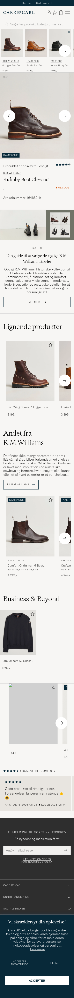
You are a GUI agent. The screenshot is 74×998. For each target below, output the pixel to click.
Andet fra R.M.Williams (23, 438)
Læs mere (34, 302)
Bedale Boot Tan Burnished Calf (34, 65)
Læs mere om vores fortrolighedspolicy (37, 860)
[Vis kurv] (61, 13)
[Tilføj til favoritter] (49, 346)
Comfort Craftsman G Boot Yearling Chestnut (25, 566)
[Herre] (33, 713)
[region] (37, 793)
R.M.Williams (12, 173)
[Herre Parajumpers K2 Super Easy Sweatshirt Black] (18, 632)
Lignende (32, 326)
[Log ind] (49, 12)
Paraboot (56, 61)
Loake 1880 (33, 61)
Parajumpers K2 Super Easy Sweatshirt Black (16, 661)
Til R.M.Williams (18, 484)
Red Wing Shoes (11, 61)
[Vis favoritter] (54, 12)
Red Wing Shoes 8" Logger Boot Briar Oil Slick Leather (28, 407)
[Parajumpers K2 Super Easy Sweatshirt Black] (18, 657)
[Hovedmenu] (67, 12)
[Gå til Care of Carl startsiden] (19, 12)
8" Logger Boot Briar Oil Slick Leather (12, 65)
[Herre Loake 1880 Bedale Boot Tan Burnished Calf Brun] (36, 43)
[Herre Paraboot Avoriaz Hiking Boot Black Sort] (60, 43)
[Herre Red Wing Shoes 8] (12, 43)
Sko (5, 77)
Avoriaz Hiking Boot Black (60, 65)
